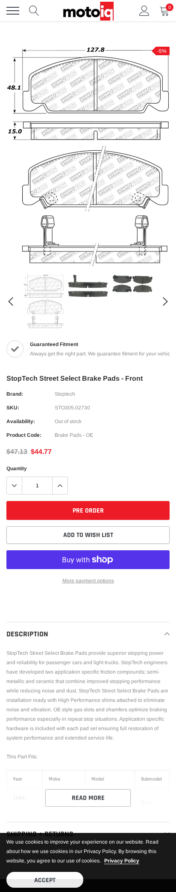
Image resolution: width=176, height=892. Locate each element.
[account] (144, 11)
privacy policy (121, 861)
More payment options (88, 581)
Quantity (16, 468)
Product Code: (23, 435)
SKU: (12, 408)
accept (45, 880)
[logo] (88, 10)
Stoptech (65, 394)
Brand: (14, 394)
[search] (34, 10)
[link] (43, 301)
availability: (20, 421)
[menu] (12, 10)
